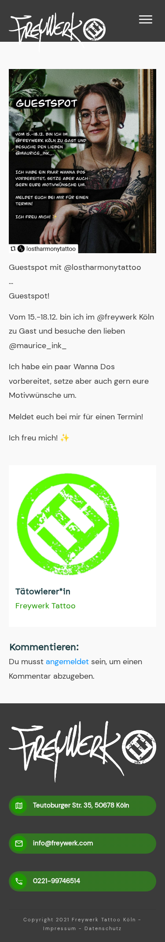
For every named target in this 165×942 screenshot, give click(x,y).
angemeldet (67, 661)
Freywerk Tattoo (45, 605)
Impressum (60, 928)
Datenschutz (103, 928)
